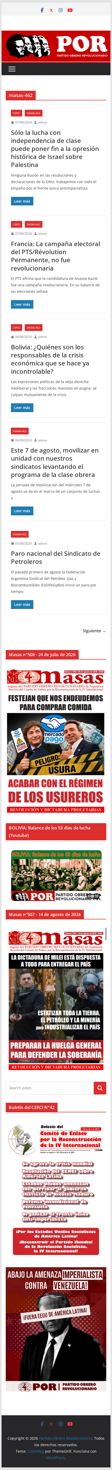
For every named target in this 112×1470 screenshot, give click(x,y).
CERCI (16, 113)
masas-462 (33, 113)
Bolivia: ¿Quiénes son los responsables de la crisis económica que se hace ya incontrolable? (50, 359)
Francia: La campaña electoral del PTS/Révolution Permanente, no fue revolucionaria (55, 255)
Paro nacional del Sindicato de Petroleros (56, 557)
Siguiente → (94, 631)
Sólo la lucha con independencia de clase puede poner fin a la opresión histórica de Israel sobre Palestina (55, 148)
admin (42, 122)
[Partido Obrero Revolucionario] (56, 34)
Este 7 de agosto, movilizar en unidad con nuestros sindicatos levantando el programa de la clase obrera (55, 462)
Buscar (100, 1088)
